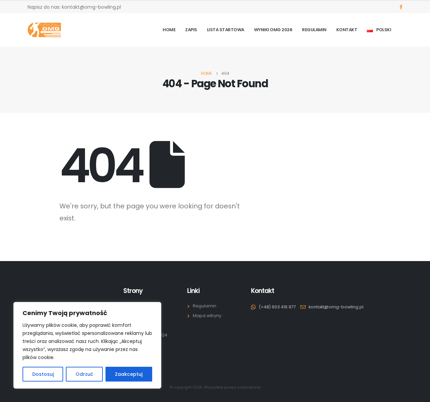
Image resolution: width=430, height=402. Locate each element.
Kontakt (346, 30)
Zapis (191, 30)
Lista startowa (225, 30)
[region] (87, 345)
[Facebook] (400, 7)
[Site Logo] (44, 29)
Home (169, 30)
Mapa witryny (207, 315)
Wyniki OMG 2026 (273, 30)
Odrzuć (84, 374)
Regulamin (314, 30)
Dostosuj (43, 374)
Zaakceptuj (128, 374)
